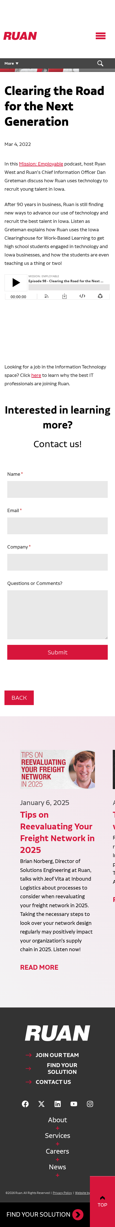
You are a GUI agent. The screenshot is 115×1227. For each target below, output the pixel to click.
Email (13, 510)
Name (13, 474)
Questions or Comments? (34, 583)
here (36, 375)
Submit (58, 652)
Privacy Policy (62, 1193)
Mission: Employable (41, 164)
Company (17, 547)
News (57, 1167)
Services (57, 1136)
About (57, 1120)
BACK (19, 697)
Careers (57, 1151)
